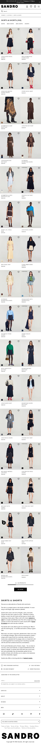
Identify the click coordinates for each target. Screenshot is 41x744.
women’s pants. (28, 658)
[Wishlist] (18, 29)
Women (3, 15)
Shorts (27, 23)
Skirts (3, 23)
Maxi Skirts (10, 23)
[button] (27, 6)
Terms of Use (15, 726)
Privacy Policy (24, 726)
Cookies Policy (34, 726)
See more (20, 589)
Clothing (9, 15)
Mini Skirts (19, 23)
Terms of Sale (5, 726)
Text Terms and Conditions (12, 728)
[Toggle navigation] (39, 6)
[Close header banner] (39, 2)
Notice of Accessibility (29, 728)
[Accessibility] (4, 523)
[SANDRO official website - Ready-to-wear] (9, 6)
